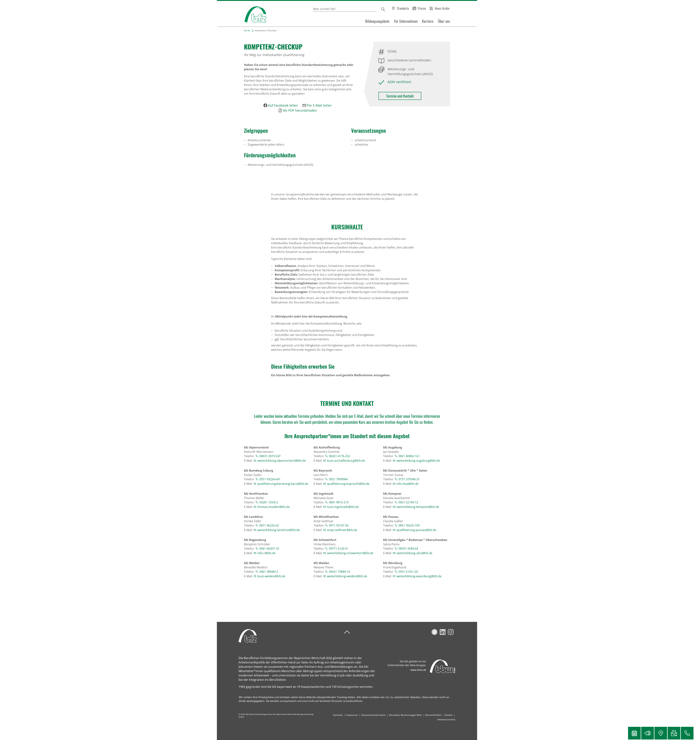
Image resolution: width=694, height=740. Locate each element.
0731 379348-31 (409, 479)
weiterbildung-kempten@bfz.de (418, 507)
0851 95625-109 (409, 525)
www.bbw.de (418, 670)
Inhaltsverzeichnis (446, 719)
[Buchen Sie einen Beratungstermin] (634, 733)
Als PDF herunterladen (300, 110)
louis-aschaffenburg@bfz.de (346, 461)
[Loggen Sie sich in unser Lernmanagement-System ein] (647, 733)
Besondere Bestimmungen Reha (405, 715)
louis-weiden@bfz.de (271, 576)
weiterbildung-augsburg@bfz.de (418, 461)
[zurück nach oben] (347, 632)
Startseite (338, 715)
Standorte (403, 8)
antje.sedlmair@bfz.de (342, 530)
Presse (422, 8)
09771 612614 (338, 549)
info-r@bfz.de (266, 553)
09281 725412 (268, 502)
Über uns (444, 21)
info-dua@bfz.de (408, 484)
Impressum (352, 715)
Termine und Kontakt (400, 96)
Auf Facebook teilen (283, 105)
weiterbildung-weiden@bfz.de (347, 576)
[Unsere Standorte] (660, 733)
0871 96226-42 (269, 525)
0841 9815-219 (338, 502)
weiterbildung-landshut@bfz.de (278, 530)
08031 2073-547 (269, 456)
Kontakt (448, 715)
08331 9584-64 (408, 549)
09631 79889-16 (339, 572)
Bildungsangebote (377, 21)
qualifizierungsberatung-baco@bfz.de (282, 484)
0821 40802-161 (409, 456)
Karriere (427, 21)
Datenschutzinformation (373, 715)
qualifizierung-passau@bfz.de (416, 530)
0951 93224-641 (269, 479)
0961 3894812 (268, 572)
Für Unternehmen (405, 21)
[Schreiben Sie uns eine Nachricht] (674, 733)
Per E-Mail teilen (319, 105)
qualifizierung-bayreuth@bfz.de (348, 484)
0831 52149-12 (408, 502)
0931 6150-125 (408, 572)
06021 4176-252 (339, 456)
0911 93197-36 (338, 525)
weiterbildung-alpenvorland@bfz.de (281, 461)
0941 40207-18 (269, 549)
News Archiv (442, 8)
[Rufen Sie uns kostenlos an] (687, 733)
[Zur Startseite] (241, 13)
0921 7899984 (338, 479)
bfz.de (247, 30)
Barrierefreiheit (433, 715)
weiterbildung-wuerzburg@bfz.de (419, 576)
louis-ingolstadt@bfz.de (343, 507)
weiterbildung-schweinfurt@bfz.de (350, 553)
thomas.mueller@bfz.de (273, 507)
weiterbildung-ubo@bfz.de (414, 553)
